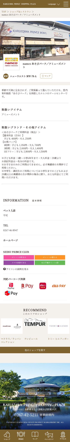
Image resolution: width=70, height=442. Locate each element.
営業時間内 (47, 414)
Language (52, 4)
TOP (4, 11)
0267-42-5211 (26, 415)
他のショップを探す (35, 350)
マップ (47, 75)
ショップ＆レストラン (20, 11)
